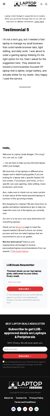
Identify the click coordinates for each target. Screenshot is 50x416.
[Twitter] (19, 409)
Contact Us (21, 398)
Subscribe (24, 289)
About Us (20, 227)
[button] (4, 4)
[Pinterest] (31, 409)
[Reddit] (25, 409)
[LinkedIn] (36, 409)
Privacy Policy (36, 398)
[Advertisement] (25, 114)
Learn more (39, 21)
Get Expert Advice (20, 251)
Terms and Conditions (25, 402)
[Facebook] (13, 409)
